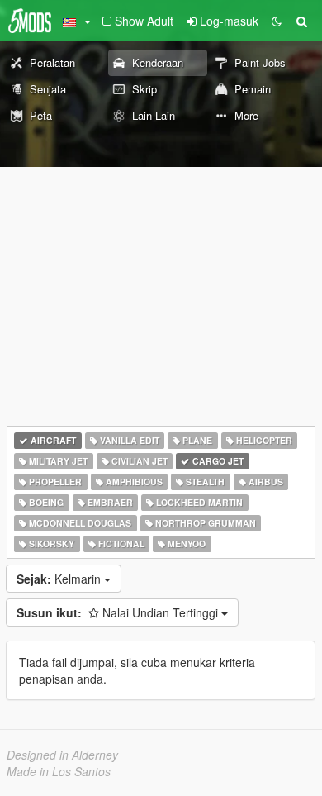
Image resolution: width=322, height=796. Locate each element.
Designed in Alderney (62, 754)
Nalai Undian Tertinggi (119, 612)
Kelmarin (60, 578)
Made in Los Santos (59, 771)
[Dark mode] (276, 20)
